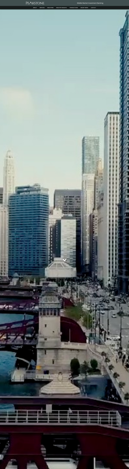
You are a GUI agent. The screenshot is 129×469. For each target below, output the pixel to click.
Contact (93, 7)
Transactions (73, 7)
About (35, 7)
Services (42, 7)
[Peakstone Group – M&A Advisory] (35, 4)
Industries (50, 7)
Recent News (84, 7)
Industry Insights (61, 7)
